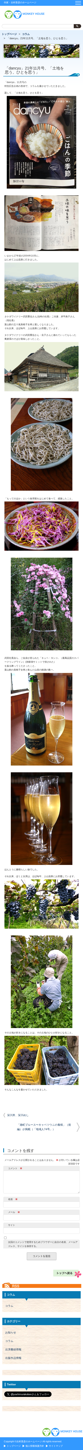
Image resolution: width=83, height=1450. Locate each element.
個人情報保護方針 (34, 1446)
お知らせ (10, 1332)
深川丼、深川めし (18, 1115)
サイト (11, 1225)
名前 (13, 1199)
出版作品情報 (13, 1358)
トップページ (9, 34)
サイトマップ (56, 1446)
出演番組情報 (13, 1349)
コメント (15, 1168)
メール (14, 1212)
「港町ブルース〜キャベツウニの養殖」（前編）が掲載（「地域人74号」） (48, 1127)
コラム (26, 34)
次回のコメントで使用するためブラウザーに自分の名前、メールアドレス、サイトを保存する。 (43, 1244)
